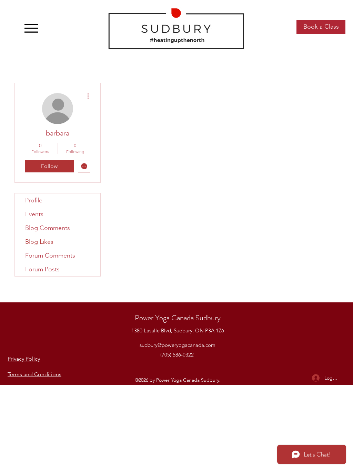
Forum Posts (42, 269)
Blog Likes (39, 241)
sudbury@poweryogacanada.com (177, 345)
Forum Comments (50, 255)
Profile (33, 200)
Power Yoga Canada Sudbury (178, 317)
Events (34, 214)
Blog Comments (47, 228)
